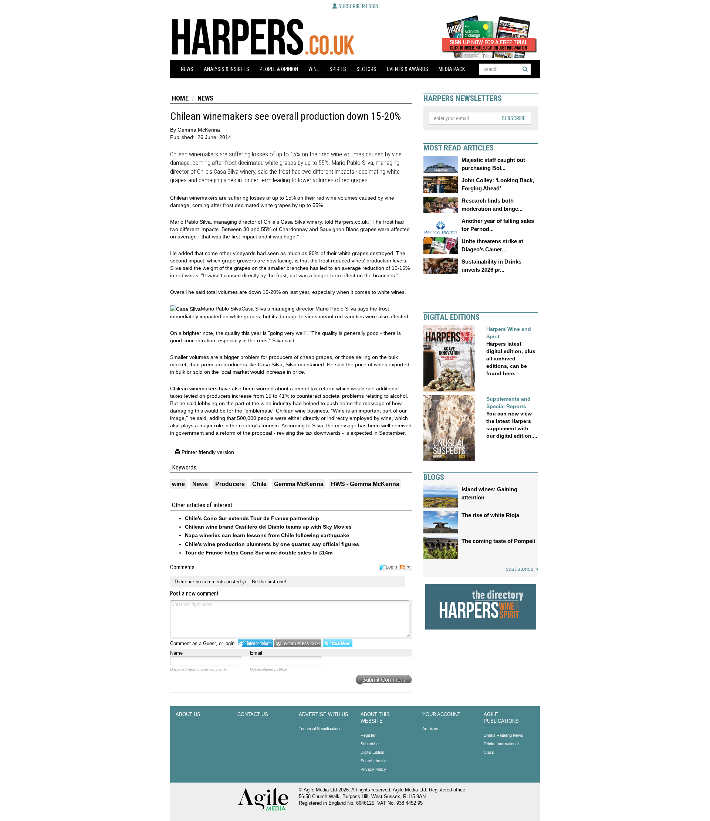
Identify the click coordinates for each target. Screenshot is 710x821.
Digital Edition (372, 752)
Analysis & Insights (226, 69)
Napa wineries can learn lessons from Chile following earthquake (267, 535)
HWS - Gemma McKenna (365, 484)
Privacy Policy (373, 769)
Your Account (441, 714)
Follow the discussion (405, 567)
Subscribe (513, 118)
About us (188, 714)
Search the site (374, 761)
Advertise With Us (323, 714)
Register (368, 735)
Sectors (366, 69)
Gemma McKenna (299, 484)
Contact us (252, 714)
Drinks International (501, 744)
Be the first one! (269, 581)
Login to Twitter (337, 643)
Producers (230, 484)
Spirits (337, 69)
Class (489, 752)
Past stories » (522, 569)
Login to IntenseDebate (255, 643)
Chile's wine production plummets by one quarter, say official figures (272, 544)
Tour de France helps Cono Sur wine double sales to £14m (258, 553)
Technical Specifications (320, 728)
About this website (375, 718)
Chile (259, 484)
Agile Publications (501, 718)
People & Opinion (279, 69)
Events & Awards (407, 69)
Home (180, 98)
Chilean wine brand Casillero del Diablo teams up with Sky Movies (268, 527)
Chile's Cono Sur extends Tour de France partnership (252, 518)
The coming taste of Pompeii (498, 541)
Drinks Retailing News (503, 735)
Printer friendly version (207, 452)
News (187, 69)
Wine (313, 69)
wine (178, 484)
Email (256, 653)
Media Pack (452, 69)
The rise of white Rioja (490, 515)
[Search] (525, 69)
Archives (430, 728)
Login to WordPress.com (297, 643)
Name (176, 653)
